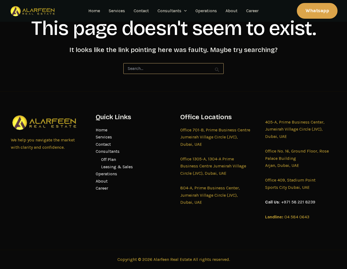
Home (94, 10)
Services (117, 10)
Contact (141, 10)
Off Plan (108, 159)
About (231, 10)
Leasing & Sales (117, 166)
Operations (206, 10)
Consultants (169, 10)
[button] (184, 11)
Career (252, 10)
